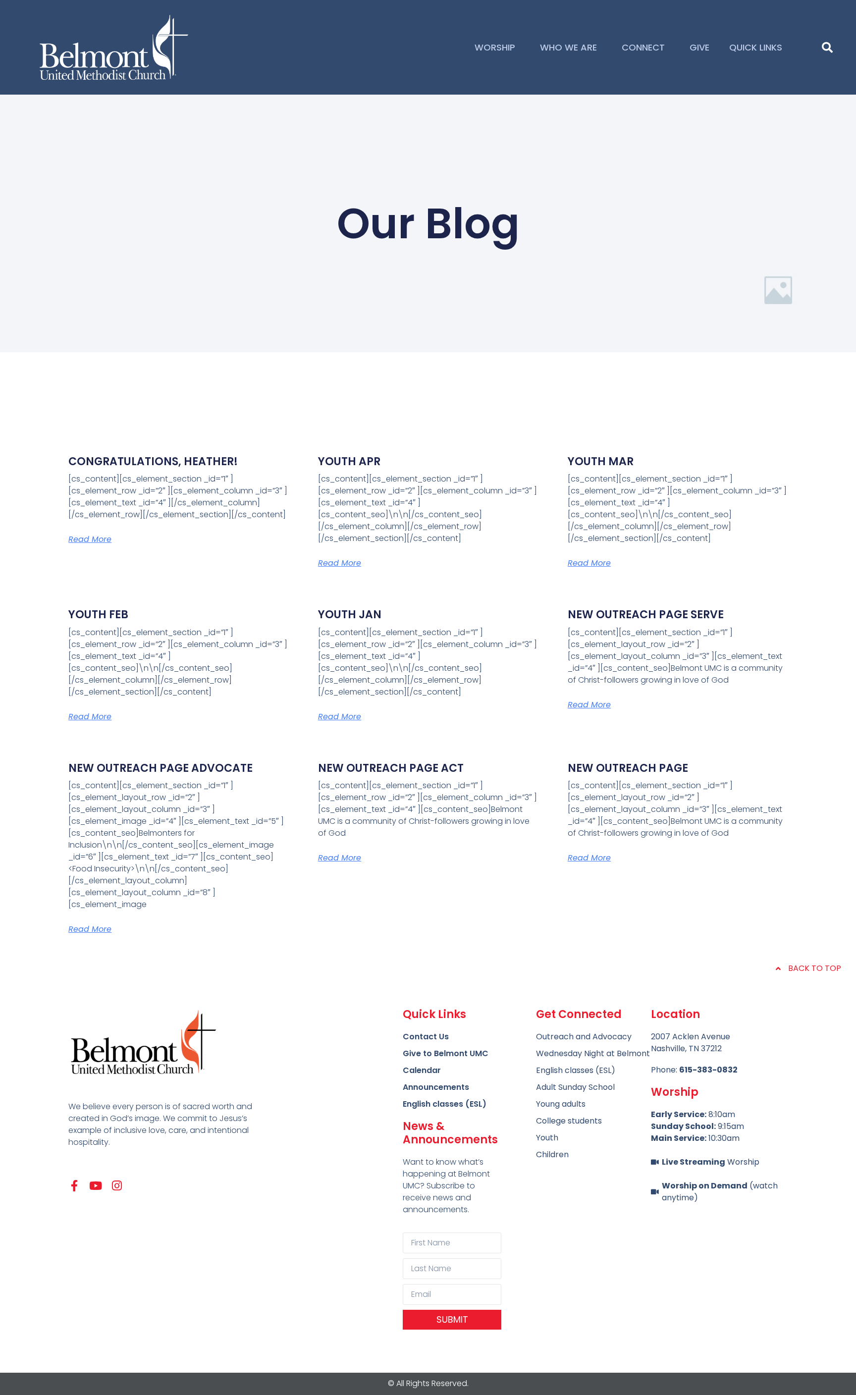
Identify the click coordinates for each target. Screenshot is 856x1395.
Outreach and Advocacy (584, 1036)
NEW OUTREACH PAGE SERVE (646, 614)
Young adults (561, 1104)
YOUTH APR (349, 461)
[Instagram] (116, 1185)
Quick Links (755, 47)
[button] (827, 47)
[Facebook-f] (74, 1185)
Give (699, 47)
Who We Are (568, 47)
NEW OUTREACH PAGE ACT (391, 768)
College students (569, 1121)
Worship (495, 47)
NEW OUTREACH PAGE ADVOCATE (160, 768)
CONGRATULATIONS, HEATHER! (153, 461)
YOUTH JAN (349, 614)
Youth (547, 1137)
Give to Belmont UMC (445, 1053)
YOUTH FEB (98, 614)
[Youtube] (95, 1185)
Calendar (422, 1070)
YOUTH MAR (601, 461)
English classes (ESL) (444, 1104)
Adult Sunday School (575, 1087)
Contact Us (426, 1036)
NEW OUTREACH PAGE (628, 768)
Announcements (436, 1087)
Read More (89, 539)
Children (552, 1154)
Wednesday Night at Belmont (593, 1053)
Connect (643, 47)
